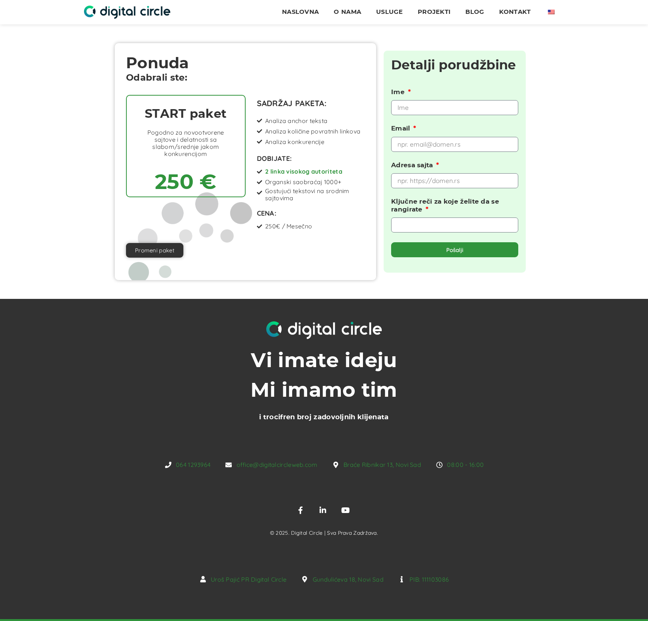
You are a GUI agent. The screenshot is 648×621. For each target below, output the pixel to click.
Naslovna (300, 12)
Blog (474, 12)
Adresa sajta (413, 165)
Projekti (434, 12)
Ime (398, 92)
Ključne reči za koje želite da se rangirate (445, 205)
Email (401, 128)
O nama (347, 12)
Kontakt (515, 12)
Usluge (389, 12)
